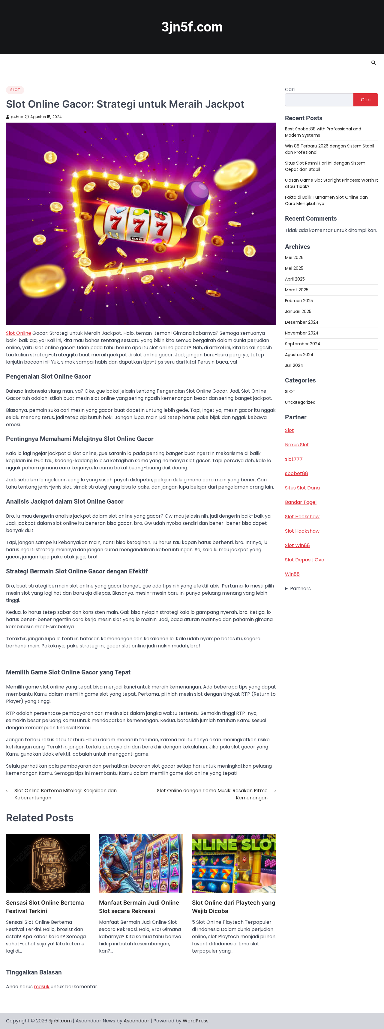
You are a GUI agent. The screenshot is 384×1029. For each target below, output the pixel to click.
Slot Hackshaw (302, 516)
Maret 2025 (296, 290)
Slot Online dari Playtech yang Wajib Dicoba (233, 907)
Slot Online (18, 333)
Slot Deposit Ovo (304, 559)
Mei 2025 (294, 268)
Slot (289, 430)
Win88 (292, 574)
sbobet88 (296, 473)
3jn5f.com (192, 27)
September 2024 (302, 344)
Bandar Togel (300, 502)
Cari (290, 89)
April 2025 (295, 279)
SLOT (15, 89)
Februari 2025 (299, 301)
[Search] (373, 62)
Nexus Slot (297, 444)
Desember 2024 (302, 322)
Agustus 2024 (299, 355)
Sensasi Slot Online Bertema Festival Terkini (45, 907)
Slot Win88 (297, 545)
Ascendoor (136, 1020)
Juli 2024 (294, 365)
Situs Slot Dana (302, 487)
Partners (300, 588)
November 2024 (302, 333)
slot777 (294, 459)
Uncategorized (300, 402)
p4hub (17, 116)
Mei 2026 (294, 257)
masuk (42, 986)
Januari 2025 (298, 311)
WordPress (195, 1020)
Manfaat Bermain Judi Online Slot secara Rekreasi (139, 907)
